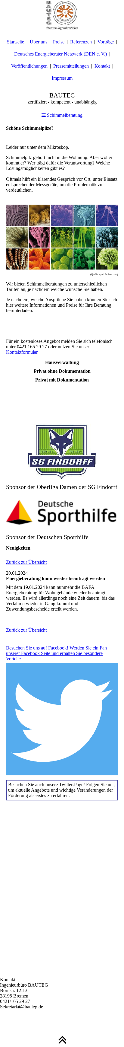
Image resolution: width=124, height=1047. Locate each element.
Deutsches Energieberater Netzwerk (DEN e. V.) (60, 53)
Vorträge (106, 41)
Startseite (15, 41)
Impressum (62, 78)
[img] (62, 15)
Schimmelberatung (64, 115)
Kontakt (102, 66)
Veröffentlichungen (29, 66)
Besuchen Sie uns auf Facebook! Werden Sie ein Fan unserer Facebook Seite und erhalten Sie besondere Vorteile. (56, 653)
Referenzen (81, 41)
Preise (58, 41)
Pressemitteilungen (71, 66)
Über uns (38, 41)
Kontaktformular (21, 352)
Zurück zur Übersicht (26, 562)
